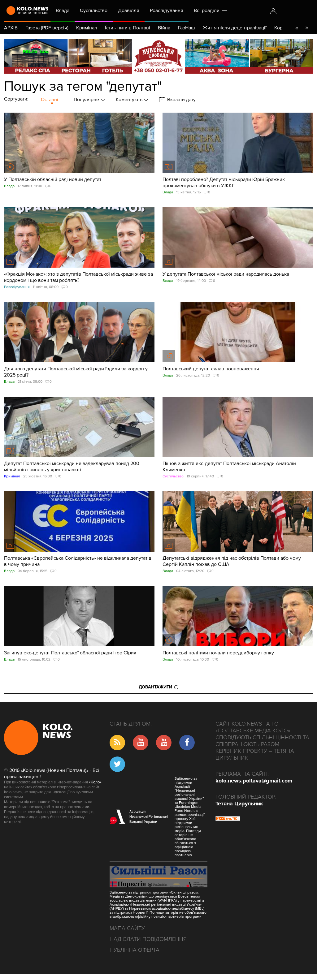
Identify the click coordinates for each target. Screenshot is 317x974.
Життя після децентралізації (235, 28)
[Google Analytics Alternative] (227, 819)
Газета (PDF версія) (46, 28)
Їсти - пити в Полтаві (127, 28)
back (296, 28)
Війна (164, 28)
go (306, 28)
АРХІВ (11, 28)
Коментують (130, 100)
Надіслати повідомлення (148, 939)
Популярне (87, 100)
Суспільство (93, 10)
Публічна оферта (134, 949)
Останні (49, 100)
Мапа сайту (127, 928)
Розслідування (166, 10)
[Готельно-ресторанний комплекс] (158, 56)
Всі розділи (208, 10)
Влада (62, 10)
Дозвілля (128, 10)
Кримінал (86, 28)
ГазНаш (186, 28)
